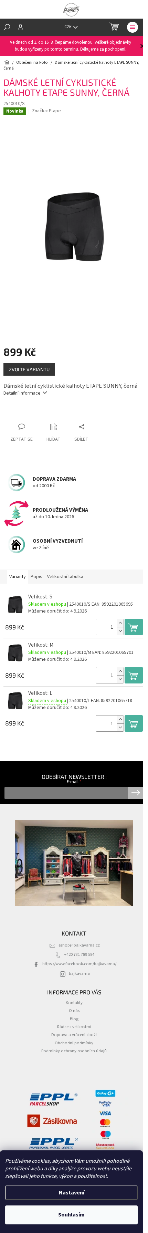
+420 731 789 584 (79, 954)
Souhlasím (71, 1215)
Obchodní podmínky (74, 1043)
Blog (74, 1019)
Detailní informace (22, 393)
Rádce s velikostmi (74, 1027)
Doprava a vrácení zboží (74, 1035)
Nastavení (71, 1193)
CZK (68, 27)
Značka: (46, 110)
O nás (74, 1010)
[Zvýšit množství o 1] (120, 623)
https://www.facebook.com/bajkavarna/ (79, 964)
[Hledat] (7, 27)
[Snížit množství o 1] (120, 631)
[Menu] (132, 27)
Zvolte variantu (29, 369)
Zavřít (39, 413)
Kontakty (74, 1003)
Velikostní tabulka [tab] (65, 576)
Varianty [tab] (17, 576)
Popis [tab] (36, 576)
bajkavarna (79, 973)
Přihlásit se (136, 793)
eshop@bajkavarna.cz (79, 945)
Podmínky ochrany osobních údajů (74, 1051)
